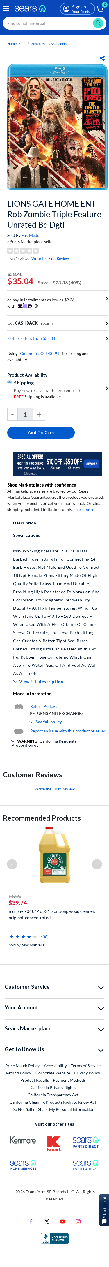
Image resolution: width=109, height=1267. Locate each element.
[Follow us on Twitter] (47, 1220)
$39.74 (18, 902)
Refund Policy (18, 1072)
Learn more (84, 509)
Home (12, 43)
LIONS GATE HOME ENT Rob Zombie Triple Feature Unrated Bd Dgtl (54, 214)
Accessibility (55, 1065)
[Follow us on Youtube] (62, 1220)
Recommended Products (42, 818)
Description (24, 522)
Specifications (26, 535)
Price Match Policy (22, 1065)
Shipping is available (37, 396)
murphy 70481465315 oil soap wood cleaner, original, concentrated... (52, 914)
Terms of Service (86, 1065)
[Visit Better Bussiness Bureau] (55, 1237)
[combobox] (54, 23)
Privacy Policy (87, 1072)
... (24, 43)
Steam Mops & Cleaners (49, 43)
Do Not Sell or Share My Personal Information (53, 1109)
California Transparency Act (53, 1094)
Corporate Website (53, 1072)
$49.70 (15, 896)
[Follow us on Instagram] (78, 1220)
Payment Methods (69, 1080)
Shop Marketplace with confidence (41, 484)
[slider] (23, 934)
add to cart (41, 432)
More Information (32, 693)
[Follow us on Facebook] (31, 1220)
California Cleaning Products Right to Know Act (53, 1102)
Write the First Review (50, 258)
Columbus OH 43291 (39, 353)
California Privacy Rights (53, 1087)
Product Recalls (34, 1080)
